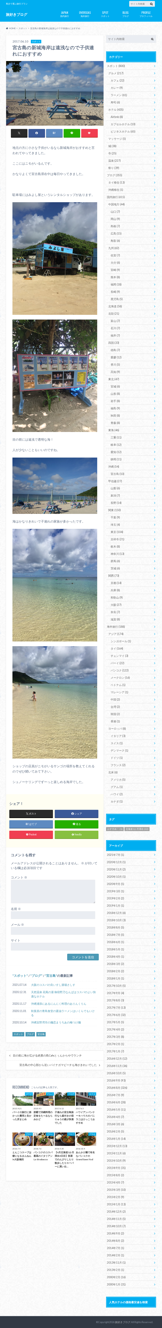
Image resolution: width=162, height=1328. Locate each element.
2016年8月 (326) (117, 1087)
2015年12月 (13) (117, 1146)
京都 (116, 583)
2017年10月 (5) (116, 985)
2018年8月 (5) (115, 927)
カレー (117, 87)
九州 (113, 248)
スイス (117, 743)
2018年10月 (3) (116, 920)
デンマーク (119, 750)
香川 (115, 364)
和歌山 (117, 597)
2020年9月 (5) (115, 884)
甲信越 (115, 481)
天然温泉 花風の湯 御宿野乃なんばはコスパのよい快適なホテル (63, 994)
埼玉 (115, 524)
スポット (105, 13)
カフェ (117, 80)
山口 (115, 211)
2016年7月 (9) (115, 1095)
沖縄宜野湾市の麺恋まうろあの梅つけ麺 (56, 1022)
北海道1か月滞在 (137, 829)
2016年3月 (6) (115, 1124)
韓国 (115, 714)
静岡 (116, 459)
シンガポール (121, 641)
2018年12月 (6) (116, 913)
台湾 (115, 706)
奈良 (115, 612)
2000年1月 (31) (116, 1284)
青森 (115, 422)
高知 (115, 371)
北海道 (115, 306)
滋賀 (115, 619)
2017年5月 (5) (115, 1022)
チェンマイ (119, 655)
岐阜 (116, 444)
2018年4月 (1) (115, 956)
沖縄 (113, 466)
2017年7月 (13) (116, 1007)
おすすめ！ (114, 829)
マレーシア (119, 692)
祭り (113, 168)
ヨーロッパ (117, 728)
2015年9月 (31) (116, 1168)
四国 (113, 342)
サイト (15, 940)
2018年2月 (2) (115, 971)
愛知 (116, 452)
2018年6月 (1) (115, 942)
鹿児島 (117, 299)
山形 (115, 393)
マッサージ (117, 138)
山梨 (115, 488)
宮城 (115, 386)
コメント (19, 877)
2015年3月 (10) (116, 1189)
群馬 (115, 561)
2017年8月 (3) (115, 1000)
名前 (16, 909)
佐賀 (115, 255)
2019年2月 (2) (115, 898)
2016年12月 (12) (117, 1058)
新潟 (115, 495)
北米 (113, 772)
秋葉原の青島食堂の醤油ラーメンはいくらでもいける (63, 1013)
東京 (117, 532)
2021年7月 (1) (115, 854)
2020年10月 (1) (116, 876)
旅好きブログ (16, 14)
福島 (115, 408)
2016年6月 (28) (116, 1102)
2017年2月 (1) (115, 1044)
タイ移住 (116, 182)
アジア (115, 634)
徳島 (115, 350)
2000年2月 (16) (116, 1277)
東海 (113, 430)
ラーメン (119, 95)
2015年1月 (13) (116, 1204)
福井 (115, 335)
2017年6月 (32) (116, 1015)
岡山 (115, 219)
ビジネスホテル (123, 131)
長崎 (115, 291)
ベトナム (118, 685)
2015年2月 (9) (115, 1197)
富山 (115, 321)
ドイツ (117, 757)
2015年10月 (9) (116, 1160)
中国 (115, 699)
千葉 (115, 517)
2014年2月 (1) (115, 1255)
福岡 (116, 284)
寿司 (115, 102)
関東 (114, 510)
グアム (117, 787)
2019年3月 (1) (115, 891)
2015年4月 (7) (115, 1182)
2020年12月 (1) (116, 862)
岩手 (115, 401)
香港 (115, 721)
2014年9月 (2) (115, 1233)
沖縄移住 (115, 189)
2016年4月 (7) (115, 1117)
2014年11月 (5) (116, 1218)
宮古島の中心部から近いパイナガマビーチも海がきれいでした (58, 1065)
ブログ (125, 13)
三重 (116, 437)
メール (17, 924)
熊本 (115, 277)
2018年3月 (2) (115, 964)
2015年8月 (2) (115, 1175)
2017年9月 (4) (115, 993)
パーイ (117, 663)
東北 (113, 379)
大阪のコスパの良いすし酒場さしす (53, 984)
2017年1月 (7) (115, 1051)
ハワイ (117, 794)
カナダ (117, 801)
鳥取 (115, 240)
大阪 (116, 604)
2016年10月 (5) (116, 1073)
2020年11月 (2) (116, 869)
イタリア (118, 736)
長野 (116, 502)
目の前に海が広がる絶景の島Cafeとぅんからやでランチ (47, 1055)
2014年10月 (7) (116, 1226)
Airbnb (117, 117)
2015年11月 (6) (116, 1153)
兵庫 (115, 590)
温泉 (114, 160)
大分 (115, 262)
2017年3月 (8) (115, 1036)
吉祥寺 (117, 539)
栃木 (115, 546)
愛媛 (116, 357)
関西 (113, 575)
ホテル (115, 109)
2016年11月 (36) (117, 1066)
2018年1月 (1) (115, 978)
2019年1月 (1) (115, 905)
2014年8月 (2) (115, 1240)
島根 (115, 226)
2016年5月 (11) (116, 1109)
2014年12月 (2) (116, 1211)
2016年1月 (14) (116, 1138)
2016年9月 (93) (116, 1080)
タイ (117, 648)
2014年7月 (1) (115, 1248)
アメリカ (118, 779)
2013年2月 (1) (115, 1269)
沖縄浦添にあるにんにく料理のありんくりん (58, 1003)
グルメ (115, 73)
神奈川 (117, 553)
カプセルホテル (123, 124)
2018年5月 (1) (115, 949)
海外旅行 (85, 13)
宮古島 (51, 975)
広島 (116, 233)
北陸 (113, 313)
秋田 (115, 415)
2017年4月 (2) (115, 1029)
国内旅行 (64, 13)
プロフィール (146, 13)
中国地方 (116, 204)
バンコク (120, 670)
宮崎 (115, 270)
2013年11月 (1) (116, 1262)
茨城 (115, 568)
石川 (115, 328)
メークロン (120, 677)
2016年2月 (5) (115, 1131)
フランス (118, 765)
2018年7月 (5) (115, 934)
